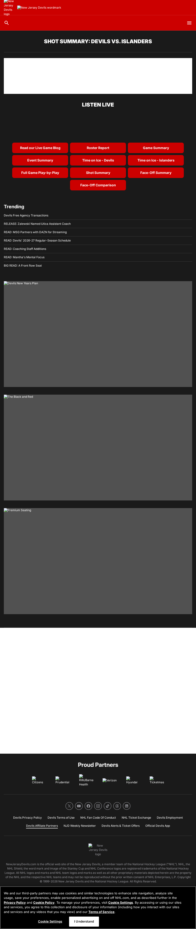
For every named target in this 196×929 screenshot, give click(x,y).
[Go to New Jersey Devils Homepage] (39, 7)
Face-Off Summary (155, 173)
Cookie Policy (43, 902)
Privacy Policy (15, 902)
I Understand (84, 921)
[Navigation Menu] (189, 23)
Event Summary (40, 160)
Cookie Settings (120, 902)
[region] (98, 907)
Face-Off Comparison (98, 185)
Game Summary (156, 148)
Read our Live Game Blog (40, 148)
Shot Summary (98, 173)
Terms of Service (101, 912)
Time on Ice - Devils (98, 160)
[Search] (7, 23)
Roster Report (98, 148)
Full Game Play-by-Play (40, 173)
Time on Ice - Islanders (155, 160)
